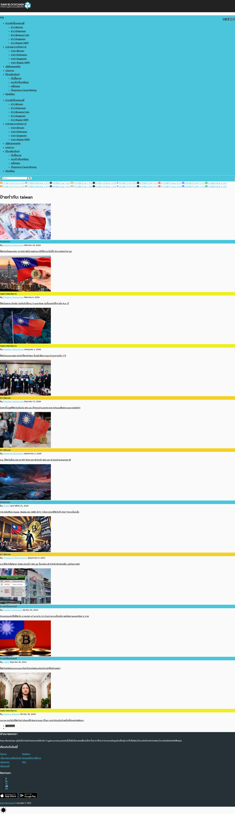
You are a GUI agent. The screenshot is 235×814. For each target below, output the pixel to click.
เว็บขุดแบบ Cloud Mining (23, 90)
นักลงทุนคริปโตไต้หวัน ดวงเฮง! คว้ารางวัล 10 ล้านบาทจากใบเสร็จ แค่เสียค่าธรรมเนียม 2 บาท (44, 616)
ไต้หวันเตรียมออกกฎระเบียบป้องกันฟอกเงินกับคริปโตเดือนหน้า (30, 668)
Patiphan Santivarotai (13, 245)
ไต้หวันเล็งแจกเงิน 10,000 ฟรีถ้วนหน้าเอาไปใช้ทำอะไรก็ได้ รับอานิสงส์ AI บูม (36, 251)
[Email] (6, 789)
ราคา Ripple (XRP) (20, 63)
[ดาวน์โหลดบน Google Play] (28, 795)
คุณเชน (6, 506)
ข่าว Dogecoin (18, 39)
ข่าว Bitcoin (17, 27)
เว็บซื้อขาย (16, 78)
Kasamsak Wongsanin (13, 453)
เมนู (2, 17)
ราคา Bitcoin (17, 51)
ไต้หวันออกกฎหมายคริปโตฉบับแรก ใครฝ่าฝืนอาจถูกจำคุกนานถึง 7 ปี (33, 356)
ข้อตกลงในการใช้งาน (31, 758)
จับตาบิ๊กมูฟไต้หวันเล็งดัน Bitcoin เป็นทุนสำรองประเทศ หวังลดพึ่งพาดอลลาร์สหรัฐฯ (40, 408)
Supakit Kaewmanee (12, 610)
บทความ (9, 71)
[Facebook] (6, 779)
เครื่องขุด (15, 86)
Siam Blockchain (7, 803)
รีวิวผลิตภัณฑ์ (12, 75)
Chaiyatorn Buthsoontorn (15, 558)
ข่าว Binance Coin (20, 35)
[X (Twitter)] (6, 784)
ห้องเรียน (10, 94)
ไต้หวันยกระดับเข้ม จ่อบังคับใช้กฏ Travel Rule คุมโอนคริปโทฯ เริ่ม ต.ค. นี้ (34, 303)
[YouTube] (6, 786)
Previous (11, 726)
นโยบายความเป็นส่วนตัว (11, 758)
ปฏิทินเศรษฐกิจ (13, 67)
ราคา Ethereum (19, 55)
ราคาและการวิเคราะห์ (15, 47)
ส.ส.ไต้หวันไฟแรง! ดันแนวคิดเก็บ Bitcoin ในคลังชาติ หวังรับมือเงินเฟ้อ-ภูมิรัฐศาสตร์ (40, 564)
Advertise (4, 762)
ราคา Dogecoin (19, 59)
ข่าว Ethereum (18, 31)
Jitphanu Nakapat (11, 714)
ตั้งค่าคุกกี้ (5, 766)
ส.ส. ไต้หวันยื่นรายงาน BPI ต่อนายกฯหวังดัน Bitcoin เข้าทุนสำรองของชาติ (35, 460)
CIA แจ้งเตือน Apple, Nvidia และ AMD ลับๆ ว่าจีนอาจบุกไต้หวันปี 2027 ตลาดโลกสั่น (39, 512)
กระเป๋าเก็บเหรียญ (20, 82)
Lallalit (6, 662)
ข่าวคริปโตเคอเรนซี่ (14, 23)
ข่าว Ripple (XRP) (20, 43)
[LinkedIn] (6, 781)
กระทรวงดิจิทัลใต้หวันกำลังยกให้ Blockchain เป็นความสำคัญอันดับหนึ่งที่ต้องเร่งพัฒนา (42, 720)
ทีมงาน (3, 754)
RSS (24, 762)
